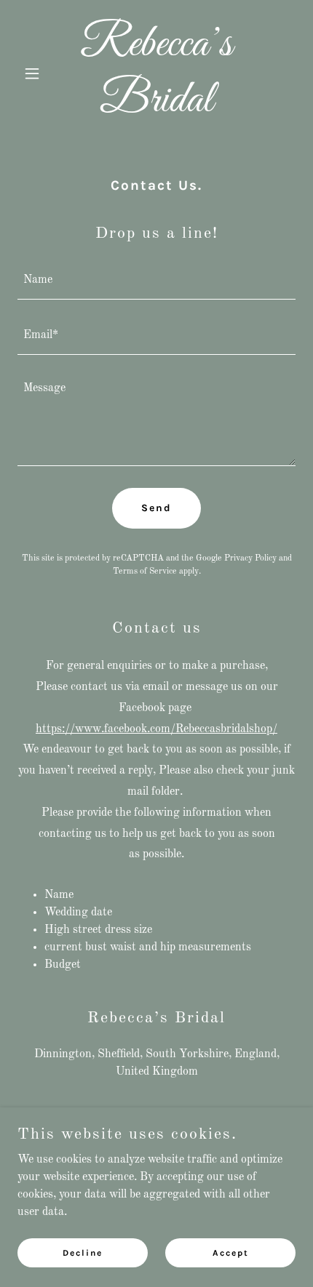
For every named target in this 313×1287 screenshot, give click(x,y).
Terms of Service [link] (145, 571)
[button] (38, 73)
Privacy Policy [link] (250, 558)
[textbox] (156, 281)
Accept (231, 1252)
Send (156, 508)
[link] (156, 108)
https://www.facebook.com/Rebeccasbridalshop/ (156, 729)
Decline (83, 1252)
